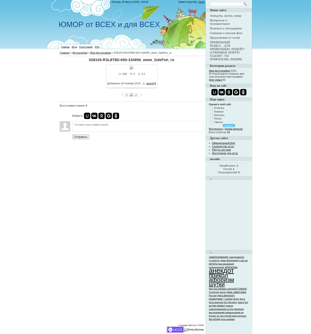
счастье (243, 260)
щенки (216, 319)
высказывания (226, 264)
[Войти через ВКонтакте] (94, 116)
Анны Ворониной (229, 260)
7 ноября (228, 299)
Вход (74, 47)
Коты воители (216, 302)
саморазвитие (236, 257)
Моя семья (215, 79)
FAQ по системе (221, 149)
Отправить (81, 136)
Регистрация (86, 47)
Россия (213, 295)
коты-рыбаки (228, 319)
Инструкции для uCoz (225, 153)
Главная (65, 47)
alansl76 (151, 83)
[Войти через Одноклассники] (116, 116)
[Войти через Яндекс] (101, 116)
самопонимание (218, 257)
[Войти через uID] (87, 116)
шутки (217, 284)
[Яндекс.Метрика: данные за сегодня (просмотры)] (194, 329)
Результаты (216, 128)
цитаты (213, 263)
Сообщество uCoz (223, 146)
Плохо (218, 118)
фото (242, 299)
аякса (241, 302)
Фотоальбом (79, 52)
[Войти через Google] (109, 116)
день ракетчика (236, 292)
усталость (214, 260)
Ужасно (218, 122)
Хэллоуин (214, 292)
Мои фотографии (100, 52)
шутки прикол (217, 305)
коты (236, 298)
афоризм (221, 280)
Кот (246, 302)
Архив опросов (233, 128)
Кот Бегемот (230, 302)
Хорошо (219, 111)
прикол (218, 275)
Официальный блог (223, 143)
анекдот (221, 270)
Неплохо (219, 115)
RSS (97, 47)
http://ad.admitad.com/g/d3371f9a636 (228, 288)
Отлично (219, 108)
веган (223, 292)
